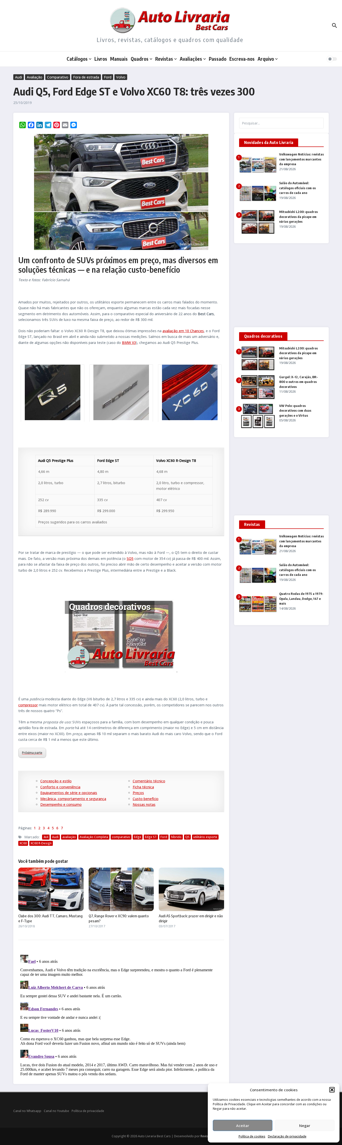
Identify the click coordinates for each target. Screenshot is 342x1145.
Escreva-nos (242, 59)
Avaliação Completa (94, 837)
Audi (18, 77)
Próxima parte (32, 753)
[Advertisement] (281, 285)
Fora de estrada (86, 77)
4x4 (45, 837)
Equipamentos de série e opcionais (68, 792)
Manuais (119, 59)
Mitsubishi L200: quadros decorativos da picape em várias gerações (298, 216)
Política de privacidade (88, 1111)
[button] (331, 1089)
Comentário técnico (149, 781)
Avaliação (34, 77)
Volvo (120, 77)
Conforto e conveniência (60, 787)
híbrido (176, 837)
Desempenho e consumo (61, 804)
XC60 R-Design (41, 843)
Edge (137, 837)
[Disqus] (121, 1015)
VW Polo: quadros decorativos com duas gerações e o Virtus (295, 410)
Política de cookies (252, 1136)
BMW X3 (129, 342)
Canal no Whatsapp (27, 1111)
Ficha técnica (143, 787)
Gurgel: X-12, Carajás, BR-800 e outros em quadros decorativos (298, 382)
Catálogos (77, 59)
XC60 (23, 843)
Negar (304, 1125)
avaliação (69, 837)
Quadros (139, 59)
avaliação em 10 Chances (183, 330)
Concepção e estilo (56, 781)
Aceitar (242, 1125)
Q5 (187, 837)
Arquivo (266, 59)
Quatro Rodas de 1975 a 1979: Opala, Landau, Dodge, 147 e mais (301, 598)
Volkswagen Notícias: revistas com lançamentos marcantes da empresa (301, 159)
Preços (138, 792)
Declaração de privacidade (287, 1136)
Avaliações (191, 59)
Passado (217, 59)
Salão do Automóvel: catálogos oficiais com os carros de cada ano (297, 188)
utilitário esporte (205, 837)
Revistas (164, 59)
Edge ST (151, 837)
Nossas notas (144, 804)
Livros (100, 59)
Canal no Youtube (56, 1111)
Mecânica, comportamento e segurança (73, 798)
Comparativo (57, 77)
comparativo (121, 837)
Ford (107, 77)
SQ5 (130, 558)
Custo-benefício (145, 798)
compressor (28, 705)
